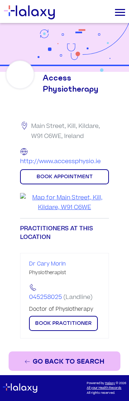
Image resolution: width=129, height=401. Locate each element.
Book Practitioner (63, 323)
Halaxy (110, 383)
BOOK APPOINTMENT (65, 176)
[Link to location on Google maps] (64, 202)
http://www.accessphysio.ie (60, 161)
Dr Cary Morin (47, 264)
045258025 (45, 297)
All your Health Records (104, 388)
